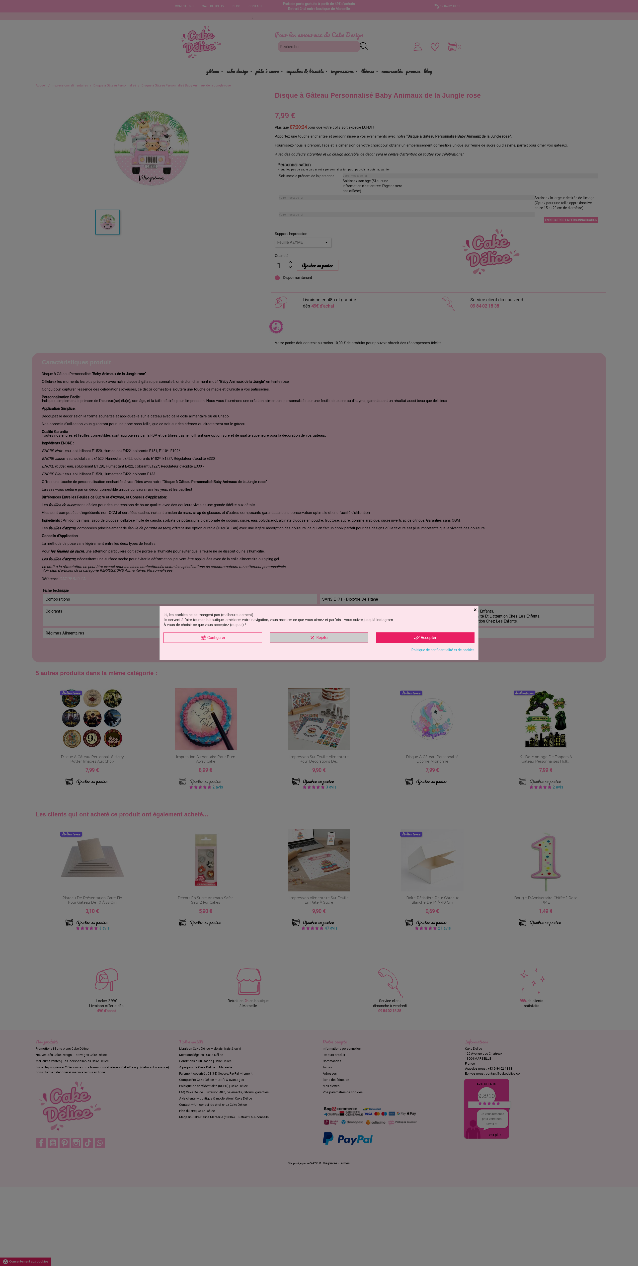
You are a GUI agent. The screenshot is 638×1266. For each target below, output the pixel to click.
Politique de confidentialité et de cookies (443, 650)
